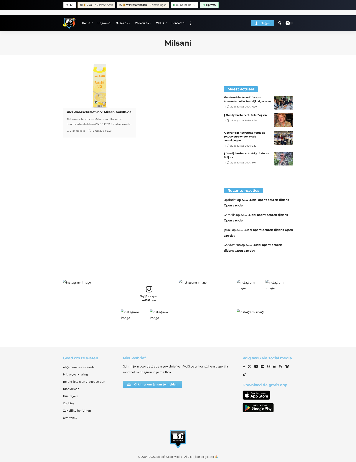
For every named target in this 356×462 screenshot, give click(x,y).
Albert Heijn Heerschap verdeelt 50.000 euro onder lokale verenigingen (244, 136)
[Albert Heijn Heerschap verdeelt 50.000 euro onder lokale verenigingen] (283, 138)
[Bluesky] (287, 367)
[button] (190, 23)
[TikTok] (245, 374)
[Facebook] (244, 367)
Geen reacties (77, 130)
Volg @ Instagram (149, 298)
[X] (249, 367)
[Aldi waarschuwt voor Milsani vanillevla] (99, 86)
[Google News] (262, 367)
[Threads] (280, 367)
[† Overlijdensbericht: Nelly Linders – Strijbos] (283, 158)
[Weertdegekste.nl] (69, 23)
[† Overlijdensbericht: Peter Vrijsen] (283, 120)
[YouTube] (256, 367)
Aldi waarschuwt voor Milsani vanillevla (99, 112)
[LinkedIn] (275, 367)
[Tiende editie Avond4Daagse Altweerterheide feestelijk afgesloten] (283, 103)
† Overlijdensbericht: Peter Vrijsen (245, 115)
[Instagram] (269, 367)
